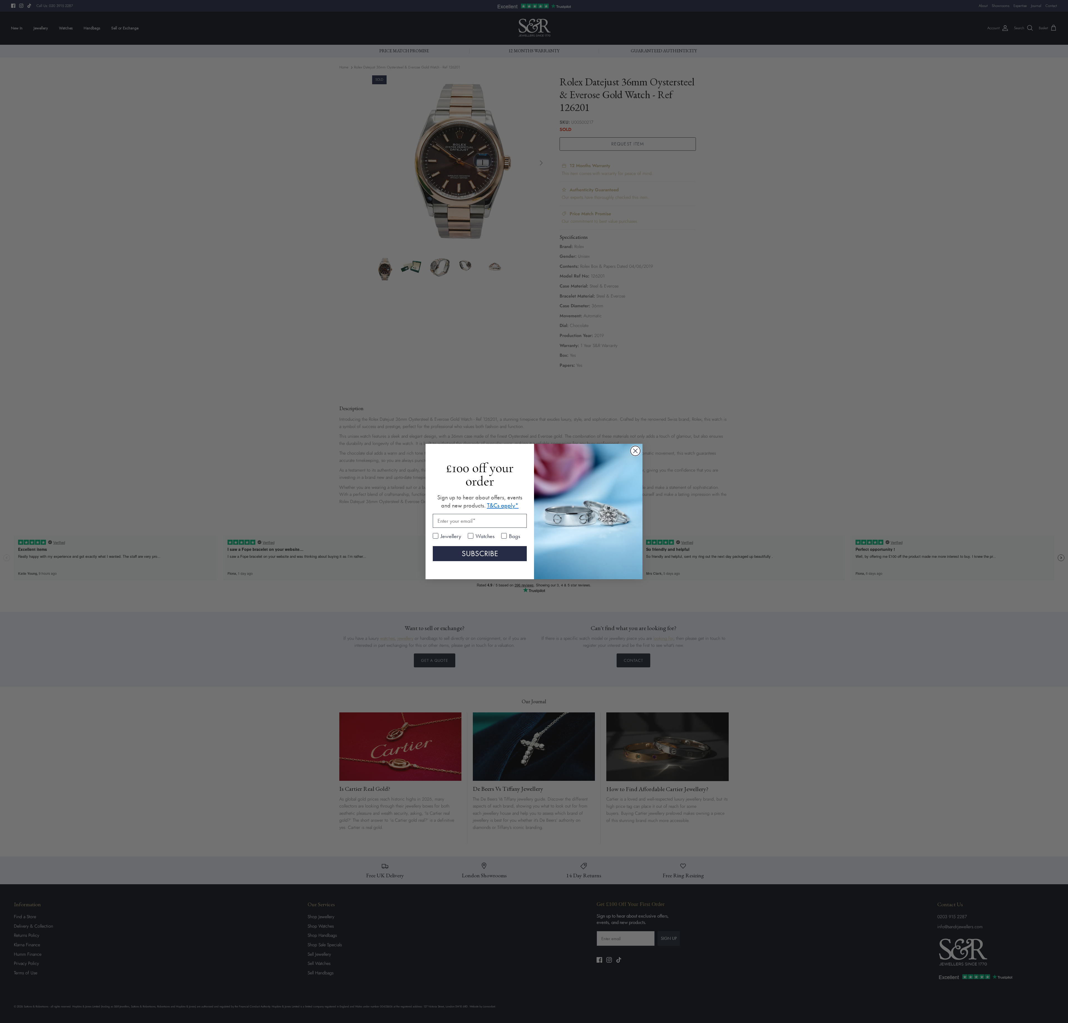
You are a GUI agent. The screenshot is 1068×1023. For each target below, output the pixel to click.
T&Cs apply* (503, 505)
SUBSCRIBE (480, 553)
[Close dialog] (635, 451)
